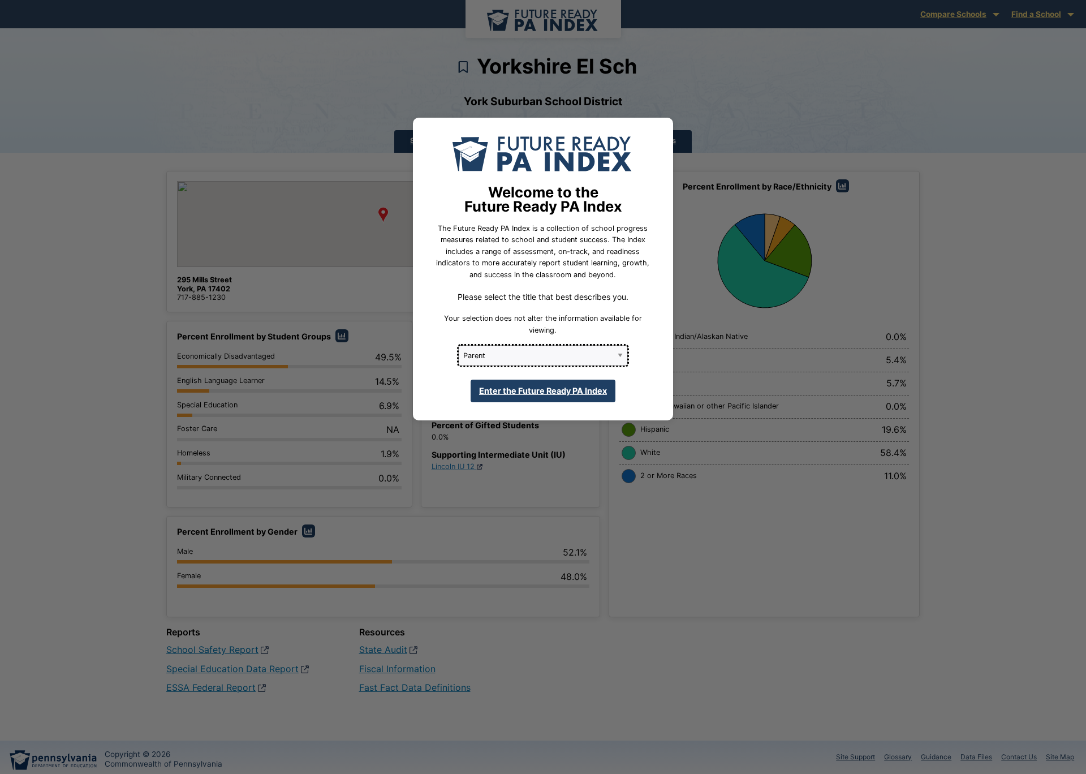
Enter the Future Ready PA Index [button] (543, 390)
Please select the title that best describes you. (543, 297)
